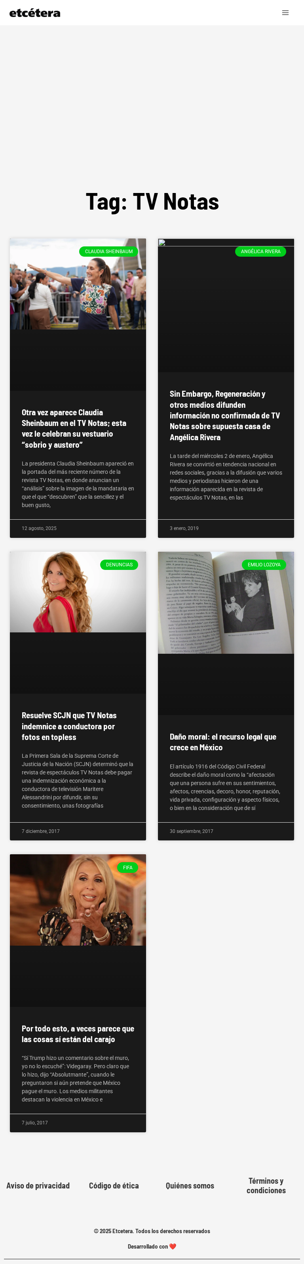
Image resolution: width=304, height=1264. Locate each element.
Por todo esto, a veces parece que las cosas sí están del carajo (78, 1033)
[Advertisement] (152, 84)
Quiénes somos (190, 1185)
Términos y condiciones (266, 1185)
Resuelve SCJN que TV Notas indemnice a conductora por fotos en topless (69, 726)
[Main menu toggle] (286, 13)
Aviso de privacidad (38, 1185)
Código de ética (114, 1185)
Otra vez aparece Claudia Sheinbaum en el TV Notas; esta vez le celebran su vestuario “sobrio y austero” (74, 428)
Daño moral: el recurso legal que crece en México (223, 741)
